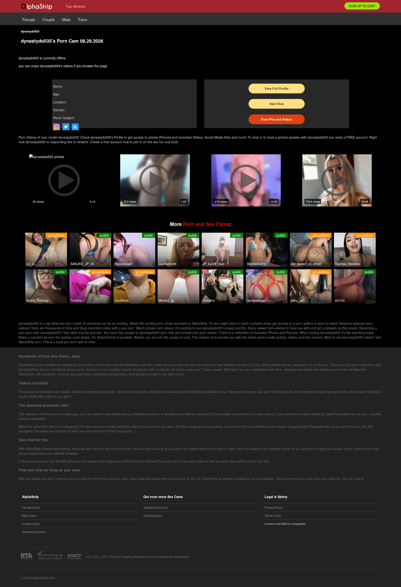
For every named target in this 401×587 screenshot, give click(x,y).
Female (28, 19)
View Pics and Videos (276, 119)
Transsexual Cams (33, 532)
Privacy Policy (273, 507)
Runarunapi (123, 263)
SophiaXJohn (256, 263)
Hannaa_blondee (347, 263)
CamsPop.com (152, 515)
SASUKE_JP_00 (82, 263)
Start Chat (276, 104)
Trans (82, 19)
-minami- (209, 300)
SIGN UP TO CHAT (362, 6)
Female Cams (31, 507)
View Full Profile (276, 88)
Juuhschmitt (167, 263)
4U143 (340, 300)
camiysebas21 (257, 300)
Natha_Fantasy (37, 300)
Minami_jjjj (166, 300)
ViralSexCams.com (155, 507)
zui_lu (30, 263)
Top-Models (75, 6)
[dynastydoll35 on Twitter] (67, 126)
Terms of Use (273, 515)
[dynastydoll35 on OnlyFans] (76, 126)
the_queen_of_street (306, 263)
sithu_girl (297, 300)
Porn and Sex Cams (206, 223)
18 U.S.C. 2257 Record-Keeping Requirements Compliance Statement (137, 556)
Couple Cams (30, 524)
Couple (48, 19)
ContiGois (121, 300)
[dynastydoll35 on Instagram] (57, 126)
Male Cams (29, 515)
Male (66, 19)
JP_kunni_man (213, 263)
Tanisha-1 (77, 300)
